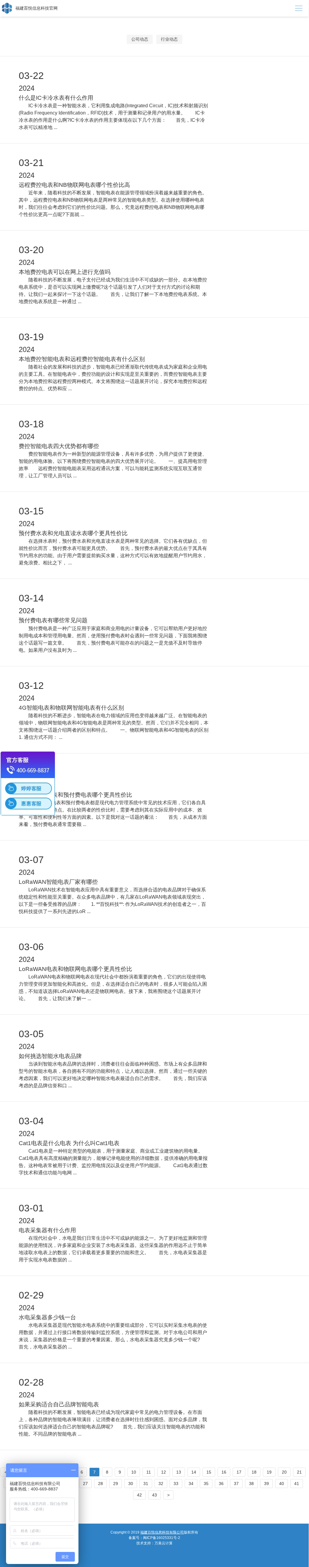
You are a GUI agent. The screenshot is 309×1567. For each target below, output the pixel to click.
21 (299, 1472)
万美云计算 (163, 1543)
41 (296, 1483)
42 (139, 1495)
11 (148, 1472)
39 (266, 1483)
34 (191, 1483)
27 (85, 1483)
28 (100, 1483)
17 (239, 1472)
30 (130, 1483)
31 (145, 1483)
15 (208, 1472)
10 (133, 1472)
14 (193, 1472)
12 (163, 1472)
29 (115, 1483)
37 (236, 1483)
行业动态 (169, 39)
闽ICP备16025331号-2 (161, 1538)
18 (254, 1472)
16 (223, 1472)
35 (206, 1483)
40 (281, 1483)
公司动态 (139, 39)
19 (269, 1472)
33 (176, 1483)
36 (221, 1483)
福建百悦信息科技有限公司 (162, 1532)
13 (178, 1472)
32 (160, 1483)
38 (251, 1483)
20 (284, 1472)
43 (154, 1495)
